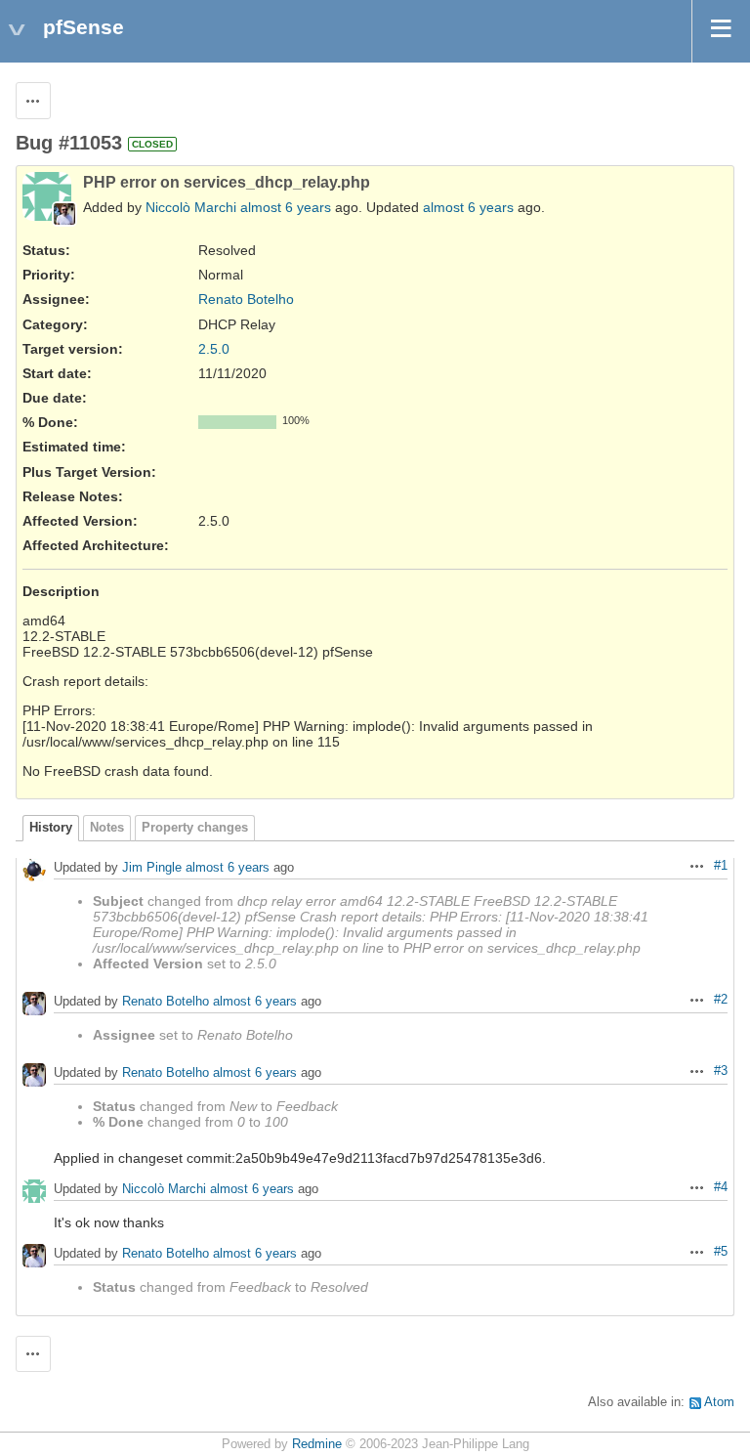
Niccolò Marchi (191, 207)
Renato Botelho (246, 299)
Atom (719, 1402)
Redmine (317, 1444)
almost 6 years (285, 207)
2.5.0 (213, 349)
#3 (721, 1071)
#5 (721, 1252)
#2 (721, 999)
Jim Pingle (152, 867)
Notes (107, 828)
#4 (721, 1187)
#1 (721, 866)
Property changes (195, 828)
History (50, 828)
